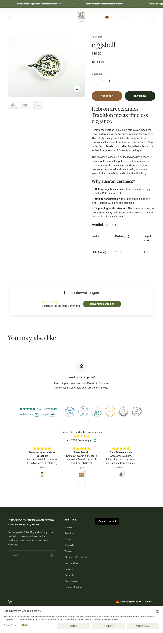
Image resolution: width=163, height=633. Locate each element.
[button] (79, 483)
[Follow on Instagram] (10, 602)
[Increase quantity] (109, 81)
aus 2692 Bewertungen (79, 440)
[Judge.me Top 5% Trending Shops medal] (137, 411)
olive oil (68, 527)
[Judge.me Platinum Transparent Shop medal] (83, 411)
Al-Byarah (97, 36)
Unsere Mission (73, 587)
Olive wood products (75, 557)
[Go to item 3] (38, 105)
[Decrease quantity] (96, 81)
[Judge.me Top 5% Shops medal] (123, 411)
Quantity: (97, 73)
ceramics (69, 569)
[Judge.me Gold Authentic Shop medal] (110, 411)
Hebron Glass (72, 563)
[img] (81, 436)
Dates (67, 539)
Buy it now (140, 95)
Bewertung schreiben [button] (102, 303)
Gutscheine (70, 581)
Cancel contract (107, 521)
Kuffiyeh (69, 545)
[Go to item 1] (13, 105)
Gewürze (69, 533)
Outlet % (69, 575)
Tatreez (68, 551)
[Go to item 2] (25, 105)
